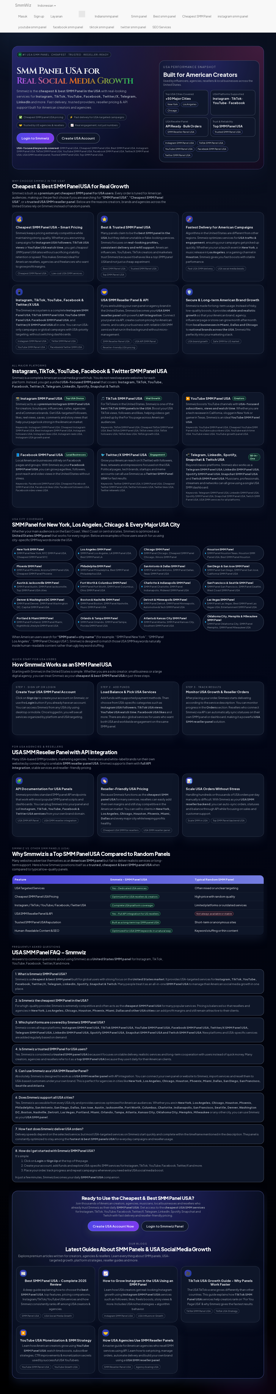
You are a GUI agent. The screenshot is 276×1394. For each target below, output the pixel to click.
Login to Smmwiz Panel (164, 1226)
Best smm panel (164, 16)
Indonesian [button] (46, 5)
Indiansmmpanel (106, 16)
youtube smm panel (32, 27)
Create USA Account (78, 138)
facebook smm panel (68, 27)
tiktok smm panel (101, 27)
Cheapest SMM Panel (196, 16)
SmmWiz (23, 5)
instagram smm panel (233, 16)
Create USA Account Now (113, 1226)
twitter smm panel (133, 27)
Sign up (39, 16)
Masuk (22, 16)
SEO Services (161, 27)
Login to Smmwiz (35, 138)
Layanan (57, 16)
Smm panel (139, 16)
